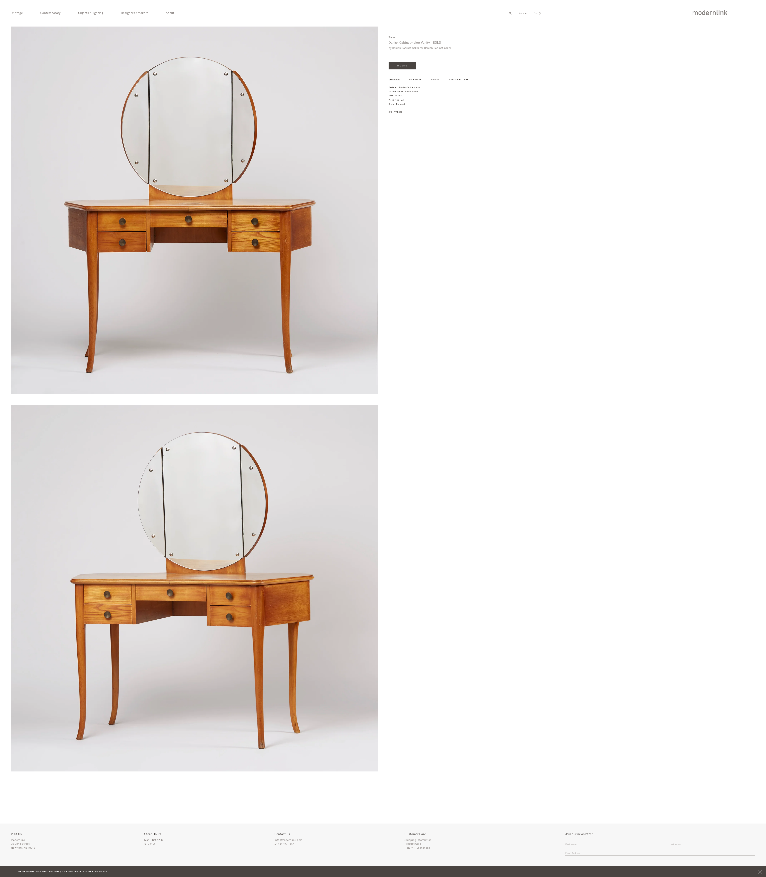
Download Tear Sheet (458, 79)
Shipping (434, 79)
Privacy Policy (99, 871)
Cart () (537, 13)
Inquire (402, 65)
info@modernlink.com (288, 840)
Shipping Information (418, 840)
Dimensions (415, 79)
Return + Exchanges (417, 848)
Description (394, 79)
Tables (392, 37)
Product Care (413, 844)
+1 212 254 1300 (284, 844)
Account (523, 13)
